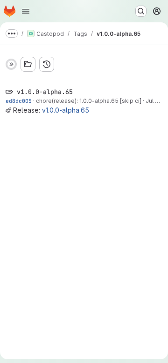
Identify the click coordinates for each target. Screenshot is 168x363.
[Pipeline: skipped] (11, 64)
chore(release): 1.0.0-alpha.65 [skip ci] (88, 100)
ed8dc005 (19, 100)
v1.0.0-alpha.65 (65, 110)
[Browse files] (28, 64)
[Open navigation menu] (25, 11)
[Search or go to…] (141, 11)
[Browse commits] (46, 64)
